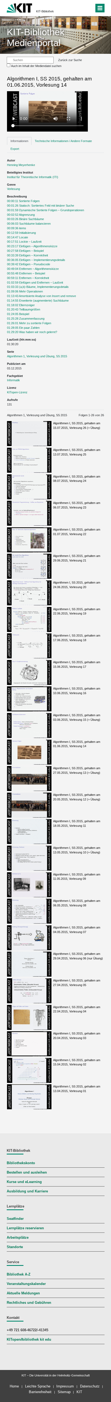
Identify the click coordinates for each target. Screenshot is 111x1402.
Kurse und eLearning (24, 1182)
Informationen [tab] (19, 141)
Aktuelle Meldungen (23, 1293)
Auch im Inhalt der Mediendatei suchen (36, 66)
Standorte (15, 1247)
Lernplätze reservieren (25, 1228)
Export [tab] (15, 148)
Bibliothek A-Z (18, 1274)
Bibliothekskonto (21, 1163)
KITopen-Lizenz (17, 392)
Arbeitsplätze (18, 1237)
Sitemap (64, 1392)
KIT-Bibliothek (45, 11)
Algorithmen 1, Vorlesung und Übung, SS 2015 (37, 356)
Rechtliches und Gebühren (29, 1303)
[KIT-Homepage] (19, 7)
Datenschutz (90, 1386)
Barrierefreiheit (40, 1392)
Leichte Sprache (37, 1386)
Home (14, 1386)
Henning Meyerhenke (21, 165)
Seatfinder (15, 1219)
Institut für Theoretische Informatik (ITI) (32, 177)
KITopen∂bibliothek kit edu (29, 1339)
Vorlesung (13, 188)
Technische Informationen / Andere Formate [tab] (63, 141)
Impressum (65, 1386)
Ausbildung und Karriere (27, 1191)
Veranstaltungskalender (26, 1284)
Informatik (13, 380)
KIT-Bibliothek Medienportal (36, 37)
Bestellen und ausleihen (27, 1172)
